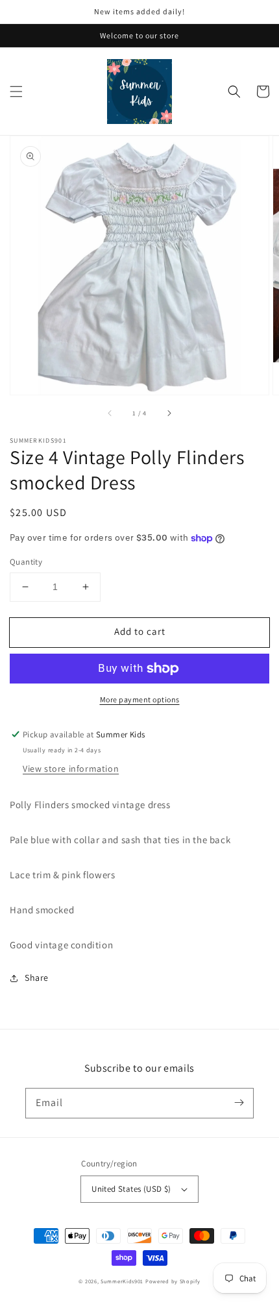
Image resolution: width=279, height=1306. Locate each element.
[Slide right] (168, 413)
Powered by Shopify (172, 1281)
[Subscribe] (238, 1103)
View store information (71, 768)
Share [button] (37, 977)
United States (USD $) (131, 1188)
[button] (16, 91)
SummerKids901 (122, 1281)
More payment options (140, 699)
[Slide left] (110, 413)
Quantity (26, 561)
